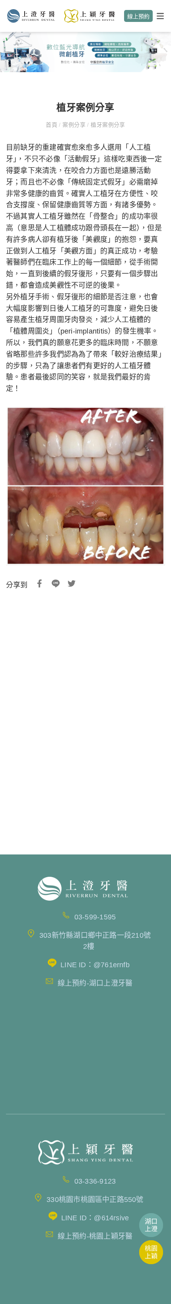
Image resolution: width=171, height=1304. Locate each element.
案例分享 (74, 125)
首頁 (52, 125)
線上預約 (138, 16)
